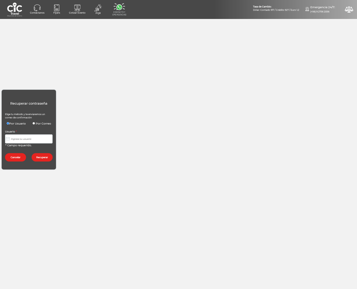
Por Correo (43, 123)
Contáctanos (37, 12)
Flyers (56, 12)
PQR (98, 13)
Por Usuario (17, 123)
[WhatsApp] (119, 9)
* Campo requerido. (18, 145)
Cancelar (15, 157)
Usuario (11, 131)
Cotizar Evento (77, 12)
